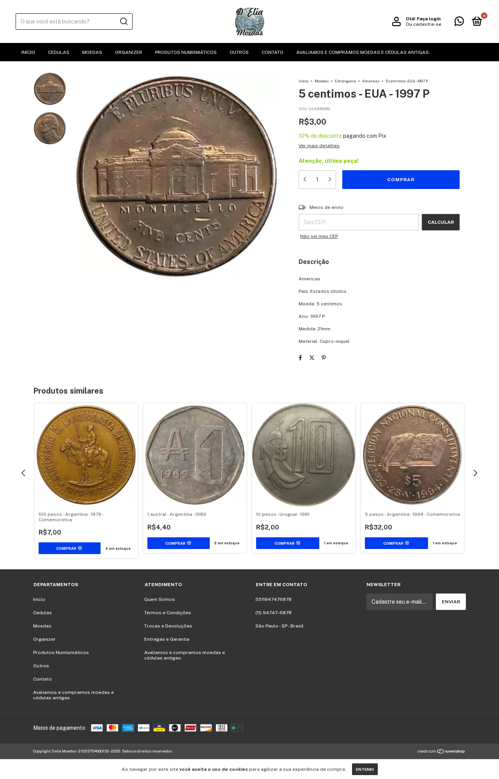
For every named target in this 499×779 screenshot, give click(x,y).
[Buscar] (123, 21)
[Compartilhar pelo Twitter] (312, 358)
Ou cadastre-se (423, 24)
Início (28, 52)
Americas (370, 80)
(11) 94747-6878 (273, 612)
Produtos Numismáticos (186, 52)
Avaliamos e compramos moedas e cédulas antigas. (363, 52)
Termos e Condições (167, 612)
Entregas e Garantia (166, 639)
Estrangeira (345, 80)
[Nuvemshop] (441, 752)
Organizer (128, 52)
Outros (239, 52)
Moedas (92, 52)
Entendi (365, 769)
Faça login (429, 18)
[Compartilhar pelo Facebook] (300, 358)
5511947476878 (273, 599)
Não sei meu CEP (319, 236)
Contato (272, 52)
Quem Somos (159, 599)
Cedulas (58, 52)
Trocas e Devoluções (168, 626)
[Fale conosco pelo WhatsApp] (459, 23)
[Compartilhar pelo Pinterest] (324, 358)
